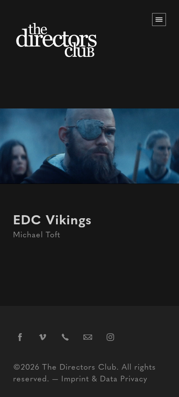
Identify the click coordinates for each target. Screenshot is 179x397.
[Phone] (65, 336)
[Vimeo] (43, 336)
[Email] (88, 336)
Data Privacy (123, 378)
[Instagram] (110, 336)
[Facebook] (20, 336)
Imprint (75, 378)
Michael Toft (36, 234)
